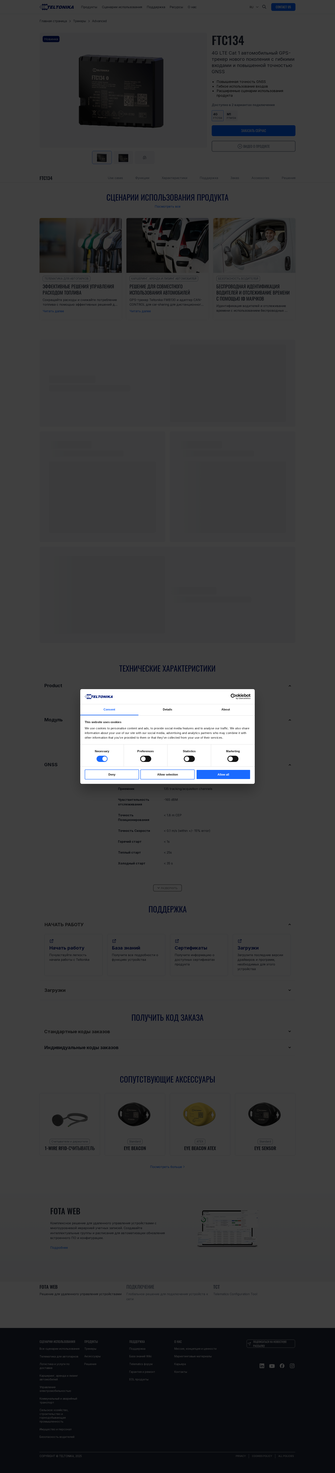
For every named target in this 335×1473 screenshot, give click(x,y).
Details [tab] (167, 709)
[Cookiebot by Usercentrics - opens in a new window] (233, 696)
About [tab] (225, 709)
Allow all (223, 774)
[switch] (145, 759)
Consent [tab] (109, 709)
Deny (111, 774)
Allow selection (167, 774)
